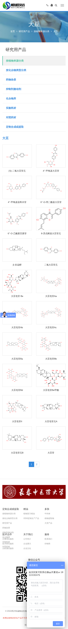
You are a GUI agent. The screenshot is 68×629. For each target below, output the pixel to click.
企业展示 (27, 544)
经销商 (47, 544)
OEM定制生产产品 (31, 518)
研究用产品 (24, 31)
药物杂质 (11, 79)
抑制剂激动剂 (13, 89)
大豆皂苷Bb (51, 358)
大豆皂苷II (17, 421)
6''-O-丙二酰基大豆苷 (51, 202)
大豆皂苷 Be (17, 296)
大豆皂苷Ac (51, 327)
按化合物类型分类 (16, 70)
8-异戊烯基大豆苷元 (51, 233)
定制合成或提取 (15, 126)
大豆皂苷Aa (51, 296)
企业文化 (27, 548)
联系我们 (48, 539)
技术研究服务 (8, 544)
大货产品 (48, 523)
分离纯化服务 (8, 539)
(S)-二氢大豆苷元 (17, 171)
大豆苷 (51, 452)
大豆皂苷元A (51, 421)
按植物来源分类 (41, 31)
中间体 (47, 514)
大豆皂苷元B (17, 452)
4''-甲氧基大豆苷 (51, 171)
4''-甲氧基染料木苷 (17, 202)
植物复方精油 (29, 514)
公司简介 (27, 539)
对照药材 (11, 117)
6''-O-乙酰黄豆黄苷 (17, 233)
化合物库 (11, 98)
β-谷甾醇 (17, 265)
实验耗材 (11, 108)
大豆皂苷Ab (17, 327)
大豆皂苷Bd (17, 390)
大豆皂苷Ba (17, 358)
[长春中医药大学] (34, 492)
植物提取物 (49, 518)
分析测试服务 (8, 548)
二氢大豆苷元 (51, 265)
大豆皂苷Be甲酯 (51, 390)
